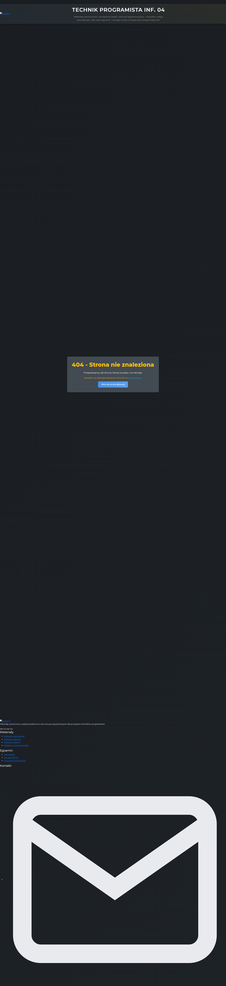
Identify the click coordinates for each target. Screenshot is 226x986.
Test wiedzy (9, 754)
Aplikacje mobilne (12, 742)
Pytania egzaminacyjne (15, 761)
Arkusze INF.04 (11, 758)
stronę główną (134, 378)
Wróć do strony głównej (113, 384)
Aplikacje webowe (12, 739)
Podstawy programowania (16, 745)
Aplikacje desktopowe (14, 736)
